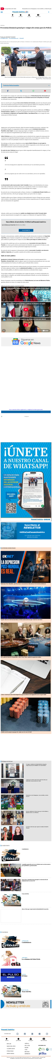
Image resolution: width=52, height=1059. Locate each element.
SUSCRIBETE (26, 230)
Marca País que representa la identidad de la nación (35, 909)
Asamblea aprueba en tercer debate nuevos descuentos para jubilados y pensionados (36, 865)
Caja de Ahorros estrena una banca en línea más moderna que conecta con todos (21, 619)
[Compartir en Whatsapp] (33, 91)
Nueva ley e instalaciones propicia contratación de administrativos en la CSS (35, 880)
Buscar (9, 1043)
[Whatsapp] (17, 1033)
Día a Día (27, 1045)
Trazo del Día (25, 894)
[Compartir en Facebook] (7, 91)
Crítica (27, 1043)
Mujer (26, 1047)
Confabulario (25, 849)
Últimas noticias (7, 761)
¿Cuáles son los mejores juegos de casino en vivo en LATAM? (16, 732)
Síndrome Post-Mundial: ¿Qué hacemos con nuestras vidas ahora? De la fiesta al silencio (23, 583)
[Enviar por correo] (45, 91)
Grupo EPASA (10, 1053)
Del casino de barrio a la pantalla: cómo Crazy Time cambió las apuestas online (21, 657)
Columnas (4, 932)
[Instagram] (47, 1033)
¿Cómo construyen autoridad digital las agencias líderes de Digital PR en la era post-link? (23, 694)
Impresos (27, 1053)
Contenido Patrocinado (8, 548)
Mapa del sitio (11, 1046)
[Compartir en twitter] (21, 91)
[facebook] (24, 1033)
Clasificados (11, 1048)
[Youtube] (39, 1033)
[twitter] (32, 1033)
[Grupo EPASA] (42, 1054)
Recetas (27, 1051)
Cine (26, 1049)
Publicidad (10, 1051)
